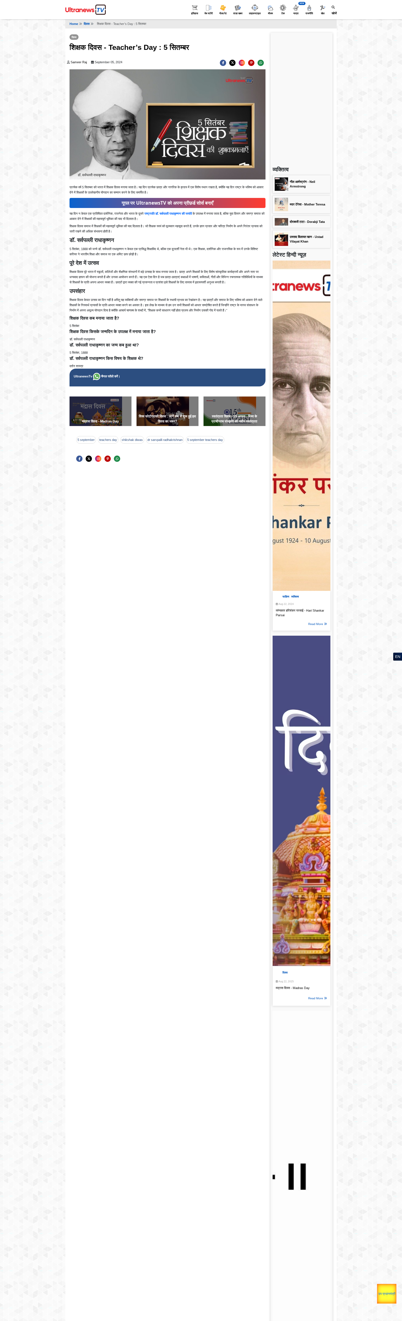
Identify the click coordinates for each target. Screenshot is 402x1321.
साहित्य (285, 596)
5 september (86, 440)
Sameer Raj (79, 62)
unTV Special (388, 1294)
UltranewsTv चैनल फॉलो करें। (97, 376)
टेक (283, 13)
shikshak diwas (132, 440)
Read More (315, 624)
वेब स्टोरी (209, 13)
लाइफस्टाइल (255, 13)
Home (74, 24)
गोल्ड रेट (223, 13)
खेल (323, 13)
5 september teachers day (205, 440)
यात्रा (296, 13)
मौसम (270, 13)
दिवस (87, 24)
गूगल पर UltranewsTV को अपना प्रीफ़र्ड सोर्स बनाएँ (167, 203)
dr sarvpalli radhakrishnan (165, 440)
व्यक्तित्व (295, 596)
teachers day (108, 440)
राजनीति (309, 13)
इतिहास (194, 13)
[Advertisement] (301, 97)
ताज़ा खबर (237, 13)
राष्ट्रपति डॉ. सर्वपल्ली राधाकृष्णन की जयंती (168, 213)
